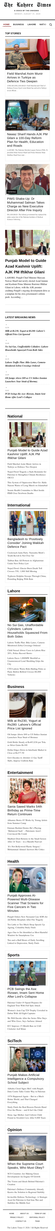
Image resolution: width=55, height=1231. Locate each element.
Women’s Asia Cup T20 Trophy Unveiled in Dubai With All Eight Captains (27, 1012)
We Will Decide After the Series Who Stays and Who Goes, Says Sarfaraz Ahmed (27, 1019)
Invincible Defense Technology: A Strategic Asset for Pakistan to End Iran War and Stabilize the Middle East (27, 1199)
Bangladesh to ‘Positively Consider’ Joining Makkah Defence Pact (25, 542)
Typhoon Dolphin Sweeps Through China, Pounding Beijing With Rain (26, 577)
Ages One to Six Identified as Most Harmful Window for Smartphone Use (27, 934)
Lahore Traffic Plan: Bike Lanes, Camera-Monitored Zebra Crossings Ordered (25, 364)
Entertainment (20, 772)
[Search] (50, 24)
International (18, 505)
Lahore (32, 24)
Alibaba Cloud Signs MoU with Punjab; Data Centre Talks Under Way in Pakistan (26, 1090)
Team (37, 1221)
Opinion (14, 1130)
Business (18, 24)
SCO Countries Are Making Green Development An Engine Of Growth (23, 1175)
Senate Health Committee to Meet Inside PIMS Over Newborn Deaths (25, 492)
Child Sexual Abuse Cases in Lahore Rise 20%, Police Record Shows (26, 652)
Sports (13, 955)
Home (6, 24)
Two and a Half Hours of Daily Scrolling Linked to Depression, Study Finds (25, 941)
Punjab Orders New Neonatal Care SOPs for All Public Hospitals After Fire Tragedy (27, 918)
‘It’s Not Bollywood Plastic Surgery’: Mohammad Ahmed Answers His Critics (25, 848)
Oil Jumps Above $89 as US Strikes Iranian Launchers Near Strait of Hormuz (26, 379)
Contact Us (21, 1221)
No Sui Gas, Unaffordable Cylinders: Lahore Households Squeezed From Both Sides (26, 348)
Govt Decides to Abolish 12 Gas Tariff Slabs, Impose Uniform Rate (24, 759)
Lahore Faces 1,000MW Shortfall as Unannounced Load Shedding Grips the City (25, 661)
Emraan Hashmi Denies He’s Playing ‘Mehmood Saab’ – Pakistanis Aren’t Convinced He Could (24, 830)
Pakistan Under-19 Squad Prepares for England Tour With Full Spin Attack (24, 1004)
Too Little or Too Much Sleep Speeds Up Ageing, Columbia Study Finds (26, 926)
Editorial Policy (37, 1217)
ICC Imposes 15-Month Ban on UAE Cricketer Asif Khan (24, 1027)
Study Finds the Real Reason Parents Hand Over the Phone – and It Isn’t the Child (26, 1108)
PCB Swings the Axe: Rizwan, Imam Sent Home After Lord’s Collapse (25, 395)
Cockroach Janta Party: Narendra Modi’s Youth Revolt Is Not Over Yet (26, 554)
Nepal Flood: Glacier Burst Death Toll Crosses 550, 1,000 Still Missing (24, 570)
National (45, 24)
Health (13, 861)
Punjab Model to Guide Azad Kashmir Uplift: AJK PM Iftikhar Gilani (25, 266)
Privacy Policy (16, 1217)
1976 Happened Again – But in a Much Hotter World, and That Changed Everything (25, 1099)
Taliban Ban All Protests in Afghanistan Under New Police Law (25, 562)
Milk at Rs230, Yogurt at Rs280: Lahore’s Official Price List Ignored (25, 332)
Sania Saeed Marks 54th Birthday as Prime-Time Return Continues (24, 810)
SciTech (14, 1041)
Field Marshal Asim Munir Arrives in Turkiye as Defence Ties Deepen (25, 77)
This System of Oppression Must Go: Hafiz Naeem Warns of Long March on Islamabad (27, 484)
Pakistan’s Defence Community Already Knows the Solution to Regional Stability (26, 1191)
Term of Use (40, 1213)
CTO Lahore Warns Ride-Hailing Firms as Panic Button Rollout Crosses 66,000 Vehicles (26, 671)
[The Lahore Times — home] (27, 5)
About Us (24, 1213)
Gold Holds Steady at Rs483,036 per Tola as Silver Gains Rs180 (26, 743)
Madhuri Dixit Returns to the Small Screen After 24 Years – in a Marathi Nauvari (26, 840)
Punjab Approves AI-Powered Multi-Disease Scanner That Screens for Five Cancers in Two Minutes (25, 903)
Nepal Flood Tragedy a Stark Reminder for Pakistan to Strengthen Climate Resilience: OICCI (26, 474)
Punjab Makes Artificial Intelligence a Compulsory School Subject (25, 1078)
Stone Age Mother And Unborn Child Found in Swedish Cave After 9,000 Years (26, 1116)
